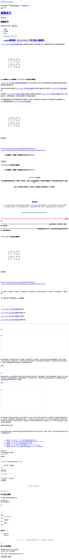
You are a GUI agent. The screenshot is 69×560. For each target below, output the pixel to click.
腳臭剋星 (13, 359)
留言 (16, 461)
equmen (10, 376)
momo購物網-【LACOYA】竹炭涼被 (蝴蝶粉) (24, 40)
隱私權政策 (44, 540)
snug (2, 329)
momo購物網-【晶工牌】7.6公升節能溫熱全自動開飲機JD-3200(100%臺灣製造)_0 (23, 446)
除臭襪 (4, 359)
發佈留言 (3, 480)
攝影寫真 (14, 26)
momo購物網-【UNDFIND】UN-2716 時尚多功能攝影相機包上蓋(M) (20, 440)
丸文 (8, 417)
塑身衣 (2, 365)
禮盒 (12, 425)
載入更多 (3, 470)
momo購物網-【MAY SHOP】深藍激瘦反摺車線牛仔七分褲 (18, 443)
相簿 (5, 29)
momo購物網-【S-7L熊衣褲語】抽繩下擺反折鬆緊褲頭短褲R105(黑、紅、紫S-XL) (23, 441)
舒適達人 (10, 431)
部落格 (6, 31)
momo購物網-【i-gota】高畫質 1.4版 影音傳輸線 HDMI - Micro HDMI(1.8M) (22, 445)
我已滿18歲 (4, 556)
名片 (5, 33)
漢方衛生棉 (21, 431)
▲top (2, 467)
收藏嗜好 (12, 465)
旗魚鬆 (60, 417)
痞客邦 (13, 461)
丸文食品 (14, 417)
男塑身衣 (20, 376)
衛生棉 (4, 431)
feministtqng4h (4, 453)
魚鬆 (2, 382)
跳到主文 (3, 17)
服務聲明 (50, 540)
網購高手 (6, 12)
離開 (9, 556)
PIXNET (22, 540)
